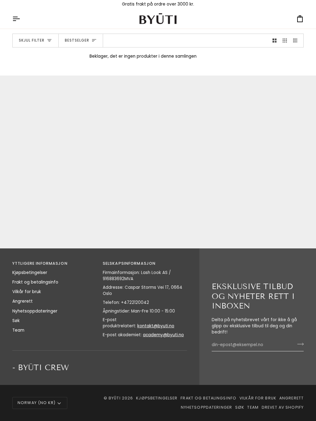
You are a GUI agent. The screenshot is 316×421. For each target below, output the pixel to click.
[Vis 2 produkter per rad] (274, 40)
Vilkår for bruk (26, 292)
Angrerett (22, 301)
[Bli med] (298, 344)
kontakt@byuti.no (155, 326)
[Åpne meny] (21, 19)
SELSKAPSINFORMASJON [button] (129, 263)
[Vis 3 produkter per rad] (285, 40)
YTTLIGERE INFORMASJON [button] (40, 263)
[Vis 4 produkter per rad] (297, 40)
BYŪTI (115, 398)
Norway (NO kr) (37, 402)
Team (18, 330)
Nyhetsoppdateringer (34, 311)
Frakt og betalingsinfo (35, 282)
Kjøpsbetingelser (29, 273)
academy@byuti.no (163, 335)
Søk (16, 321)
